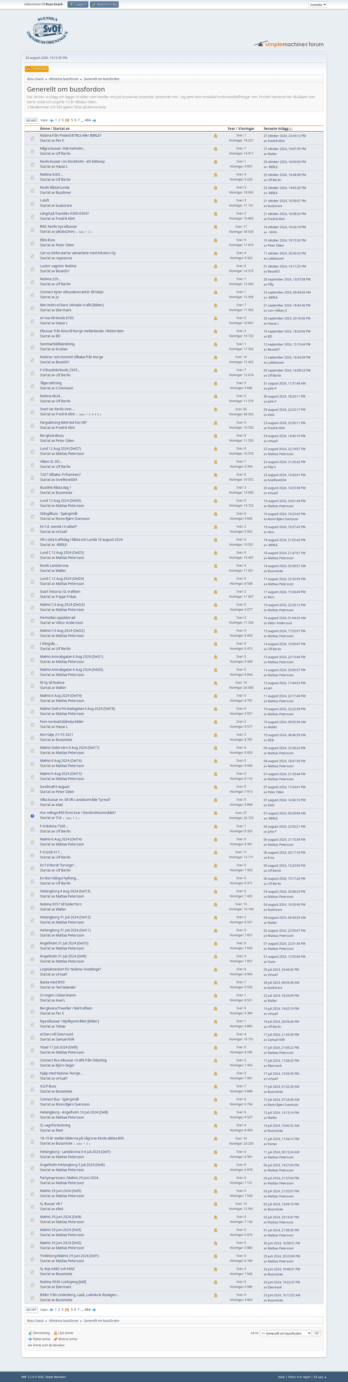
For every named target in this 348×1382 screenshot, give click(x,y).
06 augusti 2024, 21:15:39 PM (284, 839)
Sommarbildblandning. (57, 344)
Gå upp (31, 1310)
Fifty (271, 284)
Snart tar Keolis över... (57, 409)
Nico (271, 532)
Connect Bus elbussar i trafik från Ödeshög (73, 1060)
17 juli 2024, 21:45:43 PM (281, 1034)
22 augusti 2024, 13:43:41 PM (284, 475)
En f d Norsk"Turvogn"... (58, 865)
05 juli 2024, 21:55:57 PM (281, 1191)
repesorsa (64, 258)
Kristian (62, 349)
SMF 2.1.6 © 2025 (32, 1376)
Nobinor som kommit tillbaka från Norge (71, 357)
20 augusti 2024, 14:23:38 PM (284, 488)
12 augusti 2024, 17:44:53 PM (284, 683)
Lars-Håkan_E (277, 310)
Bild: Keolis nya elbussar (58, 226)
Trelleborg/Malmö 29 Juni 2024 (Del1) (69, 1255)
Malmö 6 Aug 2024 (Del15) (61, 773)
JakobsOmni (65, 231)
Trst (59, 817)
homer (272, 1144)
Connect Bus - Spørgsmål (59, 1099)
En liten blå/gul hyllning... (59, 878)
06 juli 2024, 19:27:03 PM (281, 1165)
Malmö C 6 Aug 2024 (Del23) (62, 604)
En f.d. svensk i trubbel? (58, 526)
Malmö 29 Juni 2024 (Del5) (60, 1190)
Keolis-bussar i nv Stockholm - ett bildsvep (72, 161)
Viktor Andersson (69, 622)
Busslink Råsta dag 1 (55, 487)
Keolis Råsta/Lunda (54, 187)
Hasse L (62, 166)
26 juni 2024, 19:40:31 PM (282, 1269)
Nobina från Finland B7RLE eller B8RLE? (70, 135)
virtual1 (273, 441)
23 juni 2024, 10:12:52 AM (282, 1295)
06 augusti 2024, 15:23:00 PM (284, 865)
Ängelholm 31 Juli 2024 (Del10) (64, 943)
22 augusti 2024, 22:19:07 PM (284, 449)
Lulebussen (276, 258)
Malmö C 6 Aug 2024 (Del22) (62, 630)
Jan (270, 688)
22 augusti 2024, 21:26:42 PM (284, 462)
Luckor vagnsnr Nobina (58, 266)
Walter (272, 154)
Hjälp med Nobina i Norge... (61, 1073)
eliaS (271, 415)
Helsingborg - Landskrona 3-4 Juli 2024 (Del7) (75, 1151)
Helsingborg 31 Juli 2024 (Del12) (65, 917)
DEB (271, 740)
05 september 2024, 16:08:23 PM (287, 370)
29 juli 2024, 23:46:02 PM (281, 969)
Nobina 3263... (51, 174)
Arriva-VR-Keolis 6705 (57, 318)
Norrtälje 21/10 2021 (56, 734)
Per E (60, 140)
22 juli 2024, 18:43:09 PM (281, 995)
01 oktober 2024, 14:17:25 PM (285, 266)
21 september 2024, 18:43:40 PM (287, 305)
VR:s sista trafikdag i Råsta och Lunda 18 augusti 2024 (81, 539)
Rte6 (59, 1130)
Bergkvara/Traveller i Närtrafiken (66, 1008)
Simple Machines (55, 1376)
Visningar (246, 128)
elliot (59, 1209)
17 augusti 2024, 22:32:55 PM (284, 579)
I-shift (44, 200)
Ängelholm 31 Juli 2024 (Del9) (63, 956)
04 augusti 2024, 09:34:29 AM (285, 917)
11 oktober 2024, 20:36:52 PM (285, 253)
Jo (57, 297)
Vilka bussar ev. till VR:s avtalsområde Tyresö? (75, 799)
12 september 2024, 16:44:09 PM (287, 357)
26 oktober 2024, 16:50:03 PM (285, 162)
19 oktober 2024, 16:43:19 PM (285, 227)
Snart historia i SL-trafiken (60, 591)
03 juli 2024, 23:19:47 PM (281, 1217)
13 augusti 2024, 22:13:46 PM (284, 657)
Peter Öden (65, 245)
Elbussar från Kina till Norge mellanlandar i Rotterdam (82, 331)
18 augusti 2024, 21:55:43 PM (284, 540)
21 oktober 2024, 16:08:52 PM (285, 214)
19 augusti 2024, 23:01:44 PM (284, 501)
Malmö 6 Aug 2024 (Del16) (61, 760)
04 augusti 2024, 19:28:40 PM (284, 904)
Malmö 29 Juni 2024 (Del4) (60, 1216)
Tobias (60, 1026)
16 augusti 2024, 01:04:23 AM (285, 618)
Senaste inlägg (276, 128)
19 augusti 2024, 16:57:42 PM (284, 527)
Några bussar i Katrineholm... (63, 148)
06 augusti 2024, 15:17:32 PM (284, 878)
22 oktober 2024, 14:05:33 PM (285, 188)
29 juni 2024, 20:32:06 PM (282, 1256)
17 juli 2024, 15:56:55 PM (281, 1073)
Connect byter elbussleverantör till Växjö (71, 292)
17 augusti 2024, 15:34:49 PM (284, 592)
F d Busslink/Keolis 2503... (60, 370)
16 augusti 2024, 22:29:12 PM (284, 605)
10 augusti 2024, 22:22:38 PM (284, 709)
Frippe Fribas (66, 596)
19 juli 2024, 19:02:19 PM (281, 1008)
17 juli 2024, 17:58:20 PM (281, 1060)
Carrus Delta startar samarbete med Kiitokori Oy (78, 253)
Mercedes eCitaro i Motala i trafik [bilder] (72, 305)
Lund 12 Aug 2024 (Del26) (60, 500)
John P (272, 388)
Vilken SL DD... (51, 461)
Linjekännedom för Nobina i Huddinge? (70, 969)
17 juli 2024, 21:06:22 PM (281, 1047)
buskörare (64, 205)
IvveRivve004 (66, 479)
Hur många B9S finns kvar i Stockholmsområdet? (78, 812)
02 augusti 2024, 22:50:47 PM (284, 930)
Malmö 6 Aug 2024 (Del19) (61, 695)
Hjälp (281, 1377)
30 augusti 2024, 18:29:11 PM (284, 396)
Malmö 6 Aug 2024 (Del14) (61, 839)
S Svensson (64, 388)
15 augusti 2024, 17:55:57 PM (284, 631)
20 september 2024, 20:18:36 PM (287, 318)
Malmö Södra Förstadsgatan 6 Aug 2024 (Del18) (77, 708)
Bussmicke (64, 492)
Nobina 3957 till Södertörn (61, 904)
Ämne (45, 128)
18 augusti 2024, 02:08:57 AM (285, 566)
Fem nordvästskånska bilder (62, 721)
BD (58, 336)
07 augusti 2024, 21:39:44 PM (284, 774)
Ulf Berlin (63, 153)
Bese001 (63, 271)
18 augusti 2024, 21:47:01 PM (284, 553)
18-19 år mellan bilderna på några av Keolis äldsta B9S (82, 1138)
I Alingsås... (49, 643)
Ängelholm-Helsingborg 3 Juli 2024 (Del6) (72, 1164)
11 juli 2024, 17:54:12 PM (281, 1139)
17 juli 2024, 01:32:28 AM (281, 1086)
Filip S (272, 467)
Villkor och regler (299, 1377)
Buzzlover (63, 192)
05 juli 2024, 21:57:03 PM (281, 1178)
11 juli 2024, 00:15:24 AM (281, 1152)
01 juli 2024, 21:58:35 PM (281, 1230)
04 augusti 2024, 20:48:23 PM (284, 891)
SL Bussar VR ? (51, 1203)
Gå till (254, 1333)
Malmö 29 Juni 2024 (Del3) (60, 1229)
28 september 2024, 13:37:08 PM (287, 279)
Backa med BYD (52, 982)
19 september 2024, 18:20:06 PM (287, 331)
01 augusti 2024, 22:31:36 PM (284, 943)
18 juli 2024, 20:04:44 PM (281, 1021)
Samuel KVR (65, 1039)
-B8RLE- (273, 167)
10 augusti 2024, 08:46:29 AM (285, 735)
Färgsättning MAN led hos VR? (63, 422)
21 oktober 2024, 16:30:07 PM (285, 201)
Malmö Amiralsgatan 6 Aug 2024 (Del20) (71, 669)
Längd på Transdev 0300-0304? (64, 213)
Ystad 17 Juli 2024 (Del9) (59, 1047)
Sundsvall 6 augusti (55, 786)
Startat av (61, 128)
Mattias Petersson (70, 453)
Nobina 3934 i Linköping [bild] (63, 1281)
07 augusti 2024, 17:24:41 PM (284, 787)
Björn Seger (65, 1065)
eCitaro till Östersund (56, 1034)
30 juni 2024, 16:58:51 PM (282, 1243)
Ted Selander (66, 987)
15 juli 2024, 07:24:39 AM (281, 1099)
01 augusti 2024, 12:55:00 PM (284, 956)
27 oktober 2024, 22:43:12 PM (285, 136)
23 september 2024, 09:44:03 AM (287, 292)
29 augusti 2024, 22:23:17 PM (284, 409)
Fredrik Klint (276, 141)
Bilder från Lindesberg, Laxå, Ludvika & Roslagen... (79, 1295)
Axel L (60, 1000)
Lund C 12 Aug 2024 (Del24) (62, 578)
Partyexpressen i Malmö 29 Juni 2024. (69, 1177)
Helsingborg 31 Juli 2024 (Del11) (65, 930)
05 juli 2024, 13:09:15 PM (281, 1204)
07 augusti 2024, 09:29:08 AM (285, 813)
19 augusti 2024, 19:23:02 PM (284, 514)
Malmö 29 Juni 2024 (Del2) (60, 1242)
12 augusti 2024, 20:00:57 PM (284, 670)
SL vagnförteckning (55, 1125)
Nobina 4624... (51, 396)
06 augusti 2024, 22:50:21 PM (284, 826)
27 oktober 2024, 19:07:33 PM (285, 149)
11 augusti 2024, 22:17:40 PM (284, 696)
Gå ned (31, 120)
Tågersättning (51, 383)
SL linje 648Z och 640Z (57, 1268)
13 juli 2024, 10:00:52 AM (281, 1125)
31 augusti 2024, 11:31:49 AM (285, 383)
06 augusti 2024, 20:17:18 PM (284, 852)
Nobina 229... (50, 279)
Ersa (271, 857)
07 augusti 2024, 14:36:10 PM (284, 800)
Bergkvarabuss (52, 435)
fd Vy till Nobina (52, 682)
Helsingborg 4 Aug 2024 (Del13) (65, 891)
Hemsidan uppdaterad (57, 617)
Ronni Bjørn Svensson (73, 518)
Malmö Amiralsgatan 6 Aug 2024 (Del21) (71, 656)
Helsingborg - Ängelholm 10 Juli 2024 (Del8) (74, 1112)
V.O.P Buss (48, 1086)
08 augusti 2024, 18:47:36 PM (284, 761)
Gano (271, 961)
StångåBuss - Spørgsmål (58, 513)
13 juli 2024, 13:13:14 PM (281, 1112)
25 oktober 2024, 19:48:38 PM (285, 175)
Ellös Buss (47, 240)
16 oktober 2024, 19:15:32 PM (285, 240)
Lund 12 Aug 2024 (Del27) (60, 448)
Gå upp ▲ (320, 1377)
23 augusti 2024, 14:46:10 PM (284, 436)
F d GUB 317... (51, 852)
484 (88, 120)
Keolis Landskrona (54, 565)
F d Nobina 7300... (54, 826)
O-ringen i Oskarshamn (58, 995)
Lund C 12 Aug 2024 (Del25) (62, 552)
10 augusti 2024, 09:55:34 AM (285, 722)
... (83, 120)
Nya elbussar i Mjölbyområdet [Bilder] (69, 1021)
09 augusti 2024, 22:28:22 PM (284, 748)
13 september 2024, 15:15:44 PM (287, 344)
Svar (231, 128)
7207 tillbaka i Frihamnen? (60, 474)
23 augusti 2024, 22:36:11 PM (284, 423)
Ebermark (63, 310)
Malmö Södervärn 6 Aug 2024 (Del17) (69, 747)
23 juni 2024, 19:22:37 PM (282, 1282)
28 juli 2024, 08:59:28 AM (281, 982)
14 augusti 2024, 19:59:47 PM (284, 644)
